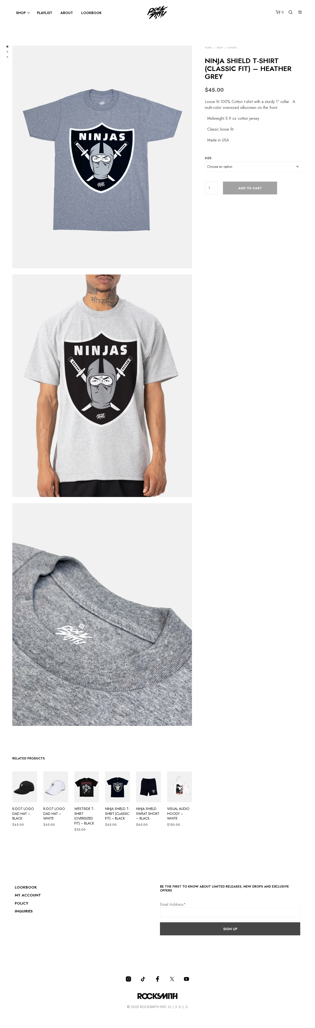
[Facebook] (157, 979)
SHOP (21, 12)
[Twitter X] (172, 979)
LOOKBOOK (91, 12)
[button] (280, 12)
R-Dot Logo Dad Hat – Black (23, 813)
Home (208, 48)
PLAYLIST (44, 12)
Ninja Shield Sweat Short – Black (147, 813)
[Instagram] (128, 979)
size (208, 158)
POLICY (21, 903)
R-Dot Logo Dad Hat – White (54, 813)
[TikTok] (143, 979)
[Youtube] (186, 979)
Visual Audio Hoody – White (178, 813)
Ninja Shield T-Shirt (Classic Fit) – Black (117, 813)
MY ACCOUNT (28, 895)
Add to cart (250, 188)
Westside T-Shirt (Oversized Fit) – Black (84, 816)
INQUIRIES (24, 911)
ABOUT (67, 12)
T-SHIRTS (232, 48)
